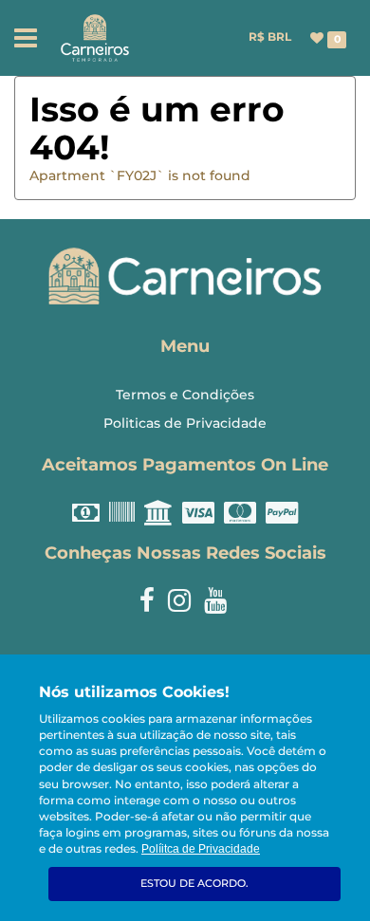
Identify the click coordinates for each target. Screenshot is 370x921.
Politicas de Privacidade (185, 423)
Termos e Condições (185, 394)
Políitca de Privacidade (200, 849)
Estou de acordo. (194, 883)
